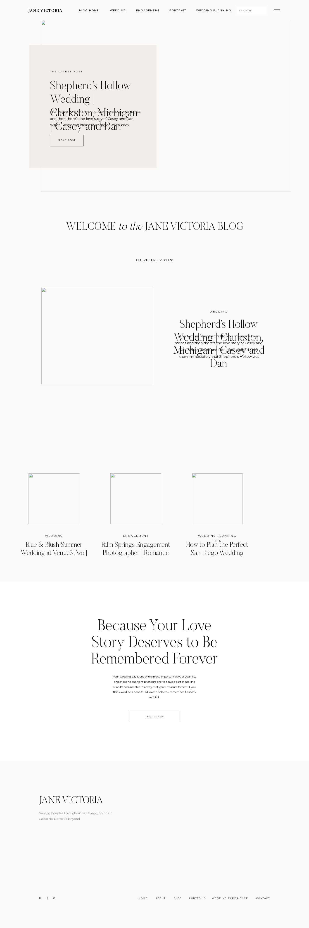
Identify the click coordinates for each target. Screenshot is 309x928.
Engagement (136, 535)
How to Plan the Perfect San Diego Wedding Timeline (217, 553)
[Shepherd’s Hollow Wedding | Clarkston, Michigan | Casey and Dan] (166, 106)
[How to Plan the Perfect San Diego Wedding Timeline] (217, 498)
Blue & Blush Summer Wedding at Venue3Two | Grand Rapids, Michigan (54, 553)
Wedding (219, 311)
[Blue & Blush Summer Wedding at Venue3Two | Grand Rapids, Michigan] (54, 498)
